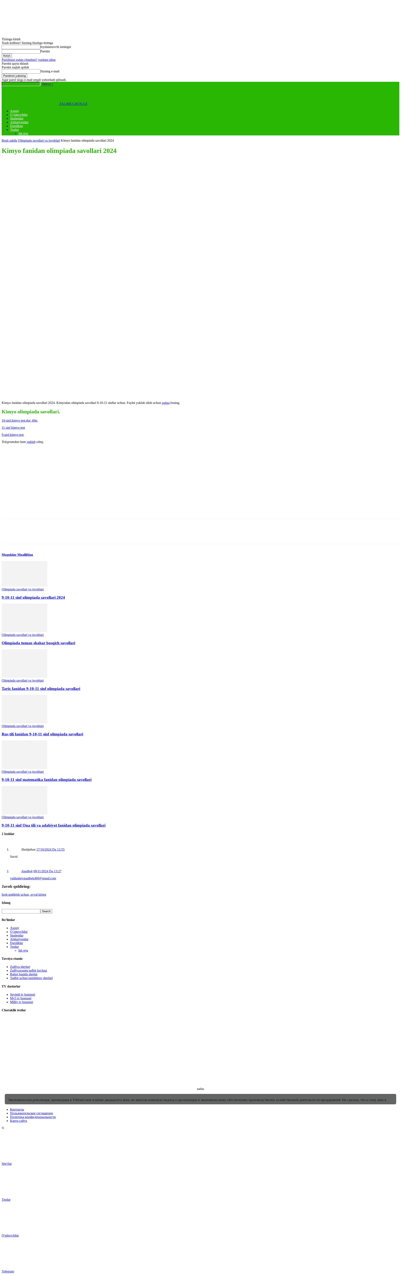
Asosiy (14, 111)
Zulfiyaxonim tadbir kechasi (28, 970)
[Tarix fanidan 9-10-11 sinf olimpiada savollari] (24, 676)
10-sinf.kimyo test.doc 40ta (19, 420)
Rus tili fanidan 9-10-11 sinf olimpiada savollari (42, 734)
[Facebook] (8, 222)
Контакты (17, 1109)
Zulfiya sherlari (20, 967)
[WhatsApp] (54, 222)
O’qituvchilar (19, 114)
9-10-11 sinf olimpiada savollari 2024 (33, 597)
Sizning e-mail (49, 71)
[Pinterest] (39, 222)
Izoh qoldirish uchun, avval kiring (24, 894)
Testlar (14, 129)
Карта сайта (18, 1120)
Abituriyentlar (19, 122)
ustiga (166, 403)
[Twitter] (23, 222)
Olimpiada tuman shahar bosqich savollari (38, 643)
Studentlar (16, 118)
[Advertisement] (127, 188)
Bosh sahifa (9, 140)
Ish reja (23, 133)
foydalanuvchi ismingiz (55, 47)
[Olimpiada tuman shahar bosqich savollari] (24, 631)
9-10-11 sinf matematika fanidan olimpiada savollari (46, 779)
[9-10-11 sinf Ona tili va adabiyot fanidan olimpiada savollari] (24, 813)
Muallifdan (25, 554)
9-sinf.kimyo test (13, 434)
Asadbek (27, 871)
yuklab (31, 442)
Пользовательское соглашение (31, 1113)
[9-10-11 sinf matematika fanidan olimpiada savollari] (24, 768)
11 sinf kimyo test (13, 427)
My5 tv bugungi (20, 998)
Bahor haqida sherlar (23, 974)
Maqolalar (9, 554)
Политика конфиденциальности (33, 1117)
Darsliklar (16, 126)
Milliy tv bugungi (21, 1002)
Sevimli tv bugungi (22, 994)
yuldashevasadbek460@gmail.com (33, 878)
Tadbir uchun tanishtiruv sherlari (31, 978)
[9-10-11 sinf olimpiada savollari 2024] (24, 585)
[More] (69, 222)
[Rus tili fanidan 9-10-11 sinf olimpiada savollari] (24, 722)
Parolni (45, 51)
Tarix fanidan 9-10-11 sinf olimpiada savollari (41, 688)
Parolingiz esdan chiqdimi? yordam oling (29, 60)
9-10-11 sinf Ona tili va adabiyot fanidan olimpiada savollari (53, 825)
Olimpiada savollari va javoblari (39, 140)
